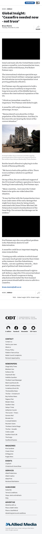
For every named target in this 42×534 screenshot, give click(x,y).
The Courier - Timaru (11, 413)
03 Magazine (9, 454)
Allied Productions (11, 473)
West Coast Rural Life (11, 383)
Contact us (8, 342)
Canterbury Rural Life (12, 388)
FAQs (6, 498)
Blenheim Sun (9, 369)
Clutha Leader (9, 432)
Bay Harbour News (11, 396)
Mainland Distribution (12, 481)
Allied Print (8, 479)
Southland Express (11, 440)
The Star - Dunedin (11, 429)
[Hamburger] (38, 3)
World (9, 9)
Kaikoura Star (9, 372)
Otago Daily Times (11, 366)
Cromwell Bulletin (11, 421)
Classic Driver (9, 451)
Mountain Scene (10, 424)
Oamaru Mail (9, 415)
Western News (9, 402)
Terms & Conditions (11, 493)
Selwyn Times (9, 407)
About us (8, 347)
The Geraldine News (11, 391)
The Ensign (8, 437)
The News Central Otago (12, 426)
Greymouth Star (10, 375)
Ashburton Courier (11, 410)
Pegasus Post (9, 399)
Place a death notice (11, 508)
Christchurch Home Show (13, 466)
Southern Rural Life (11, 435)
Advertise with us (10, 505)
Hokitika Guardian (11, 377)
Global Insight (21, 297)
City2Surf (8, 464)
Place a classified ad (11, 510)
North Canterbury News (12, 386)
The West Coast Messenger (13, 380)
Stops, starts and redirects (13, 495)
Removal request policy (12, 358)
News (4, 9)
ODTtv (28, 297)
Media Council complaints (13, 355)
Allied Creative (9, 476)
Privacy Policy (9, 350)
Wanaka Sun (9, 418)
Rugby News (9, 457)
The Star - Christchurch (12, 394)
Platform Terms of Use (12, 353)
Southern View (9, 405)
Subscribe (30, 3)
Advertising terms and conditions (15, 513)
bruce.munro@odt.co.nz (11, 287)
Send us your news (11, 344)
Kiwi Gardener (9, 448)
